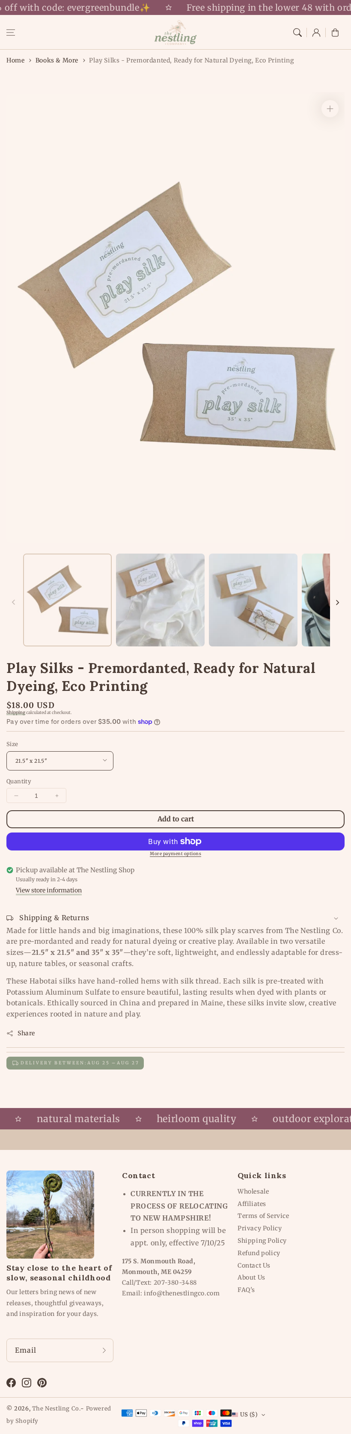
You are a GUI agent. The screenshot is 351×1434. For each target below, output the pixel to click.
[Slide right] (337, 602)
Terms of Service (263, 1216)
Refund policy (259, 1253)
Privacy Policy (260, 1228)
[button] (10, 32)
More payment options (175, 853)
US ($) (249, 1414)
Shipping (15, 712)
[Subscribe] (104, 1350)
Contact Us (254, 1265)
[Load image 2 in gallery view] (160, 600)
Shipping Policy (262, 1240)
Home (15, 60)
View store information (49, 890)
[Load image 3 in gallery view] (253, 600)
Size (12, 744)
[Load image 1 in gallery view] (67, 600)
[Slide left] (13, 602)
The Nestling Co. (56, 1408)
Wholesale (253, 1191)
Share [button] (26, 1033)
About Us (251, 1277)
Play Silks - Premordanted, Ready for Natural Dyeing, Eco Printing (191, 60)
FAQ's (246, 1290)
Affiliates (252, 1204)
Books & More (57, 60)
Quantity (18, 781)
